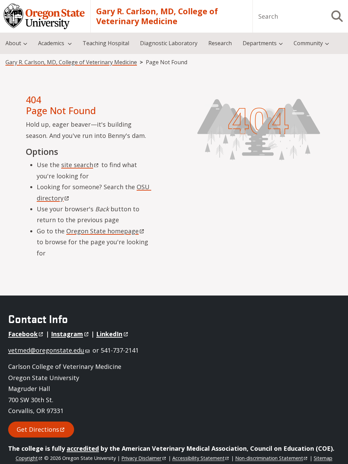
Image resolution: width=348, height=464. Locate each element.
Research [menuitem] (220, 43)
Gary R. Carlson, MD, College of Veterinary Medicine (157, 16)
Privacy (141, 458)
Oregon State (102, 231)
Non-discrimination (269, 458)
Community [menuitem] (308, 43)
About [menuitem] (13, 43)
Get (38, 429)
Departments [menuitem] (260, 43)
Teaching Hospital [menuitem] (106, 43)
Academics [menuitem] (52, 43)
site (77, 165)
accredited (83, 448)
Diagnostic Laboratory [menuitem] (168, 43)
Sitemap (323, 458)
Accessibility (198, 458)
